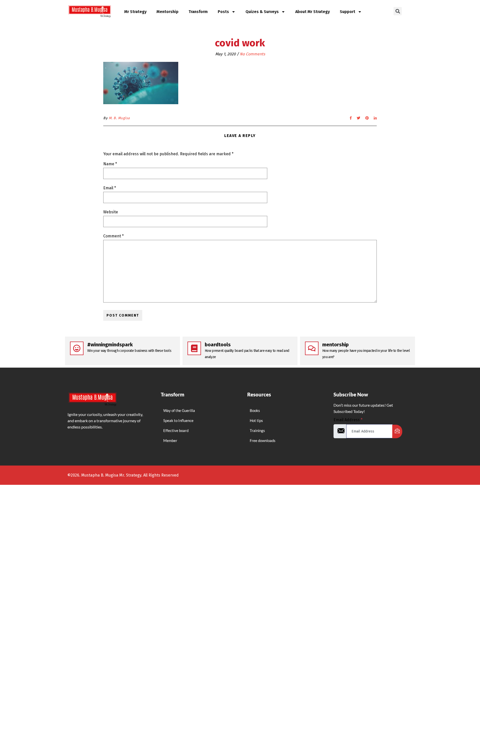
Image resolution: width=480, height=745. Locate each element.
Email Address (348, 420)
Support (347, 11)
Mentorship (167, 11)
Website (110, 212)
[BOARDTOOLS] (194, 348)
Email (109, 188)
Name (110, 164)
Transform (198, 11)
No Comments (252, 54)
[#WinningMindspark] (77, 348)
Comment (113, 236)
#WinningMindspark (110, 345)
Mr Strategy (135, 11)
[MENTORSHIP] (311, 348)
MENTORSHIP (335, 345)
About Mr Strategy (312, 11)
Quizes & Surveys (262, 11)
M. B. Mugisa (119, 118)
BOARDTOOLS (218, 345)
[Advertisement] (150, 579)
